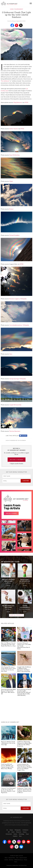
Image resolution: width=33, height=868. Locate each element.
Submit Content (23, 857)
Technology (21, 834)
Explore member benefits (17, 463)
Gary (10, 354)
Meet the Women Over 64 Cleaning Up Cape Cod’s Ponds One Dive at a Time (8, 644)
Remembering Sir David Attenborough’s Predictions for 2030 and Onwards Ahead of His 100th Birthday (24, 692)
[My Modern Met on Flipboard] (24, 842)
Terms (15, 862)
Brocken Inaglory (14, 299)
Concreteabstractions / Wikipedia (19, 325)
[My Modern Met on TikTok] (12, 847)
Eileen (11, 181)
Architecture (25, 830)
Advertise (11, 859)
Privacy (25, 859)
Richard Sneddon (14, 235)
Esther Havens (13, 129)
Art (7, 830)
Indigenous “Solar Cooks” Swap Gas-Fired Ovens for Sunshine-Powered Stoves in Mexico (24, 790)
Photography (18, 830)
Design (11, 830)
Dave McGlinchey (14, 155)
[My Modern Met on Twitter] (14, 842)
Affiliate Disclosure (18, 859)
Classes (25, 832)
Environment (19, 9)
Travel (27, 834)
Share (23, 436)
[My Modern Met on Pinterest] (9, 842)
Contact (6, 859)
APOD (26, 102)
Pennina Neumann (14, 431)
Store (20, 836)
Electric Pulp (24, 865)
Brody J (11, 209)
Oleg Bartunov (17, 102)
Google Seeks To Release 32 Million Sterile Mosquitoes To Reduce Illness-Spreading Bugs (24, 669)
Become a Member (16, 460)
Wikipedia (23, 299)
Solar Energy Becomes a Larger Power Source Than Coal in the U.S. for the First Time (8, 669)
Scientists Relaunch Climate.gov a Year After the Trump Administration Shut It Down (24, 645)
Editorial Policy (11, 857)
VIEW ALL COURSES (11, 513)
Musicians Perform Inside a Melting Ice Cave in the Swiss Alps (8, 743)
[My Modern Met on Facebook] (5, 842)
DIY (9, 832)
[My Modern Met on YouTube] (28, 842)
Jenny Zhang (12, 21)
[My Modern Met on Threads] (16, 847)
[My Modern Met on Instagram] (19, 842)
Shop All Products (16, 615)
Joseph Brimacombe (15, 405)
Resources (18, 832)
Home (12, 9)
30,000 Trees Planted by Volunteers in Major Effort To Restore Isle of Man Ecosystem (24, 744)
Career (13, 832)
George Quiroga (14, 379)
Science (15, 834)
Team (17, 857)
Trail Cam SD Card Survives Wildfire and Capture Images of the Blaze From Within (7, 766)
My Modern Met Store (10, 561)
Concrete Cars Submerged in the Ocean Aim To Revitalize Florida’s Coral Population (8, 790)
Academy (15, 836)
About (6, 857)
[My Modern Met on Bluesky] (21, 847)
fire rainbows (5, 81)
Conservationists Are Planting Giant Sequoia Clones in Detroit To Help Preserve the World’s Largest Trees (24, 767)
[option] (9, 539)
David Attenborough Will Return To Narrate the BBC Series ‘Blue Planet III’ (8, 691)
